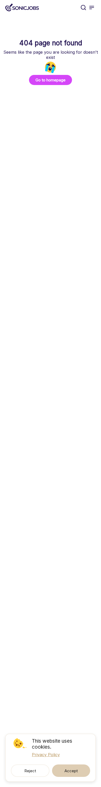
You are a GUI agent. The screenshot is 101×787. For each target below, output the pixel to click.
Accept (71, 770)
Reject (30, 770)
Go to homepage (50, 80)
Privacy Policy (46, 754)
